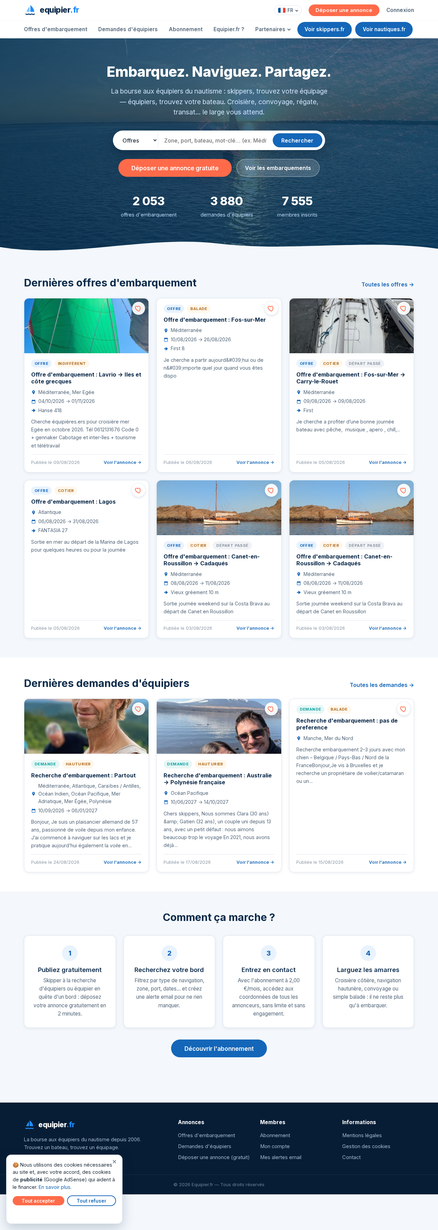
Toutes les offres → (387, 284)
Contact (351, 1157)
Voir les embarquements (278, 167)
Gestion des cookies (366, 1146)
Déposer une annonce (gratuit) (214, 1157)
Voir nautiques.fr (384, 29)
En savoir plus (54, 1187)
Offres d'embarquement (55, 29)
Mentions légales (362, 1135)
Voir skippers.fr (325, 29)
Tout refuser (91, 1201)
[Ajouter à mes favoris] (138, 308)
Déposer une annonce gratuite (175, 168)
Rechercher (297, 140)
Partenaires (270, 29)
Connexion (400, 10)
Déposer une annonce (343, 10)
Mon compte (275, 1146)
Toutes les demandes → (382, 684)
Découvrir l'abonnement (219, 1048)
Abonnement (186, 29)
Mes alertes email (280, 1157)
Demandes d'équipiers (128, 29)
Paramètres (28, 1213)
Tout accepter (38, 1201)
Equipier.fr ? (229, 29)
